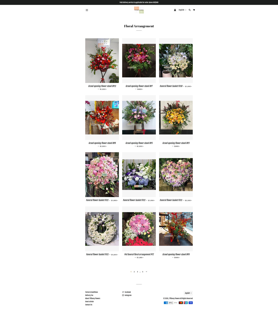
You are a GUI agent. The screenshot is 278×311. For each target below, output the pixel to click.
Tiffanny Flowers (174, 298)
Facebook (127, 292)
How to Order (89, 301)
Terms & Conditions (91, 292)
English (187, 293)
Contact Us (88, 305)
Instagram (128, 295)
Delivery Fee (89, 295)
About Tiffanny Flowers (92, 298)
